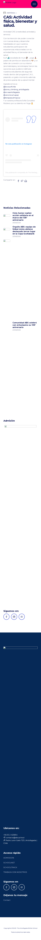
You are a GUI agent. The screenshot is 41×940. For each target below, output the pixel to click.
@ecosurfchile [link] (9, 87)
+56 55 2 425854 (10, 835)
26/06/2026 (17, 223)
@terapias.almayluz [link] (11, 98)
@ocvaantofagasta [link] (11, 92)
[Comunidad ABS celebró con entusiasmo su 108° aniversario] (6, 326)
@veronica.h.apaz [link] (11, 95)
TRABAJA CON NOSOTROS (15, 872)
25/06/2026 (16, 236)
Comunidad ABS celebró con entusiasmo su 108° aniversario (25, 325)
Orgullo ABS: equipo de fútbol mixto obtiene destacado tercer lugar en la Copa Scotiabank (24, 230)
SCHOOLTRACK (10, 867)
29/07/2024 (10, 13)
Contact (6, 900)
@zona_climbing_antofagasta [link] (16, 89)
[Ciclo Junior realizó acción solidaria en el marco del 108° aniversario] (6, 217)
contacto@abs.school (14, 837)
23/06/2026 (17, 330)
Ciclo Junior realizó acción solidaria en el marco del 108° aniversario (23, 216)
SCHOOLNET (9, 863)
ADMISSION (8, 858)
